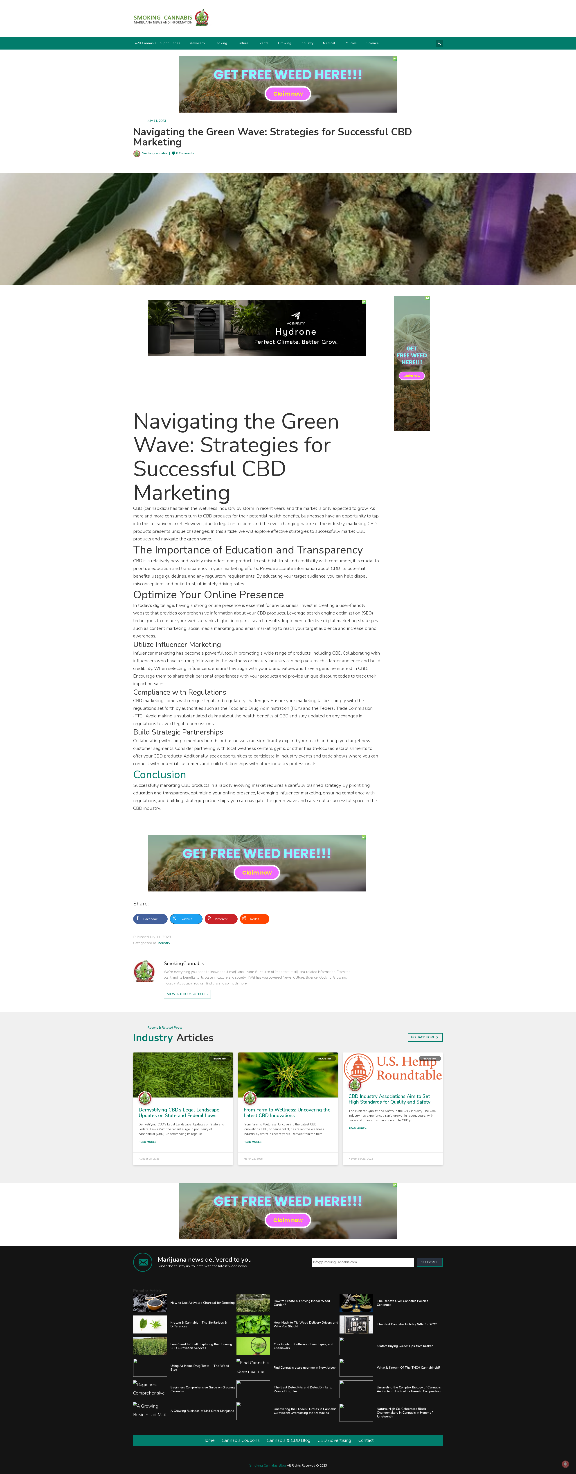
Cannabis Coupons (241, 1440)
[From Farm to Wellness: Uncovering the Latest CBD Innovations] (288, 1075)
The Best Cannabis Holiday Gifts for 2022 (407, 1324)
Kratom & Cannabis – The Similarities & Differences (199, 1324)
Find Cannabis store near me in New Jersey (304, 1368)
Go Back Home (423, 1037)
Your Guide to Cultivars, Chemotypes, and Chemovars (303, 1346)
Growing (284, 43)
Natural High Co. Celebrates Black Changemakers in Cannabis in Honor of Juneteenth (405, 1412)
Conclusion (159, 774)
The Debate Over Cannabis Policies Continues (402, 1303)
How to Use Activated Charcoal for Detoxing (203, 1303)
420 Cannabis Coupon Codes (157, 43)
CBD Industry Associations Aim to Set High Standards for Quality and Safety (389, 1099)
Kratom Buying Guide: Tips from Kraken (405, 1346)
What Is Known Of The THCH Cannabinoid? (408, 1368)
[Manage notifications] (565, 1464)
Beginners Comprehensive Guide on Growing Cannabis (203, 1389)
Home (208, 1440)
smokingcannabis (154, 153)
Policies (351, 43)
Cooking (221, 43)
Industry (307, 43)
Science (373, 43)
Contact (366, 1440)
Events (263, 43)
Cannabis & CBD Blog (288, 1440)
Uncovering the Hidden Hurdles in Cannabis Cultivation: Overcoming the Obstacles (305, 1411)
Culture (242, 43)
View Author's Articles (187, 994)
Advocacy (197, 43)
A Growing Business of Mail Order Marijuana (202, 1411)
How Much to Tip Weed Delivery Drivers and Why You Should (306, 1324)
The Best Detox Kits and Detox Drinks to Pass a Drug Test (303, 1389)
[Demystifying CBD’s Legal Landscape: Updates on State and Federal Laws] (183, 1075)
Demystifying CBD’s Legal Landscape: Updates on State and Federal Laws (179, 1113)
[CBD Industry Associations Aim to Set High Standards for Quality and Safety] (393, 1068)
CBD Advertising (334, 1440)
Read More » (148, 1142)
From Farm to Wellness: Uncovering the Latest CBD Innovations (287, 1113)
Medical (329, 43)
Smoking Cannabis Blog (267, 1465)
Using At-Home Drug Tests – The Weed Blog (200, 1368)
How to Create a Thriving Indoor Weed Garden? (302, 1303)
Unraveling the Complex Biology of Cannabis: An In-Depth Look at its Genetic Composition (409, 1389)
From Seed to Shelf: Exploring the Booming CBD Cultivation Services (201, 1346)
